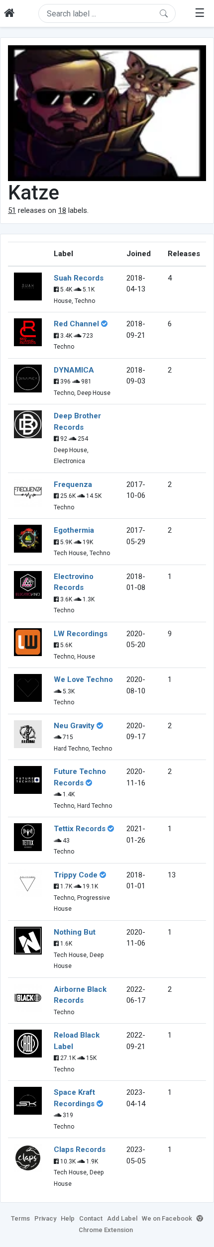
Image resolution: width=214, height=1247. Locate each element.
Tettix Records (80, 828)
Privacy (45, 1218)
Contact (91, 1218)
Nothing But (75, 932)
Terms (20, 1218)
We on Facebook (167, 1218)
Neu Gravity (74, 725)
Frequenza (73, 484)
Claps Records (80, 1149)
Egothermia (74, 530)
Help (68, 1218)
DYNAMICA (74, 370)
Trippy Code (76, 874)
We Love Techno (83, 679)
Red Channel (76, 323)
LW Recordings (80, 633)
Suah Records (79, 278)
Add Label (122, 1218)
